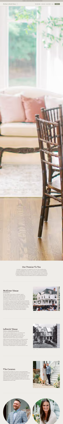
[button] (34, 312)
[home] (9, 4)
